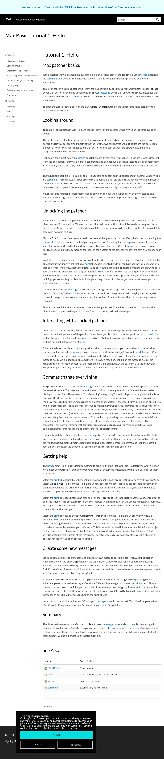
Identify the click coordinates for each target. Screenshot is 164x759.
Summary (11, 95)
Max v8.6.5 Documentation (30, 19)
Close (38, 744)
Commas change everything (20, 80)
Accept (56, 735)
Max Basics (12, 106)
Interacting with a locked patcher (22, 75)
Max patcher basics (16, 61)
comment (11, 121)
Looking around (14, 65)
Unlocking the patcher (17, 70)
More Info (75, 744)
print (9, 111)
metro (102, 271)
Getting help (13, 85)
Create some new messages (20, 90)
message (11, 116)
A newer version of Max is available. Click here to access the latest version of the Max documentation (82, 6)
